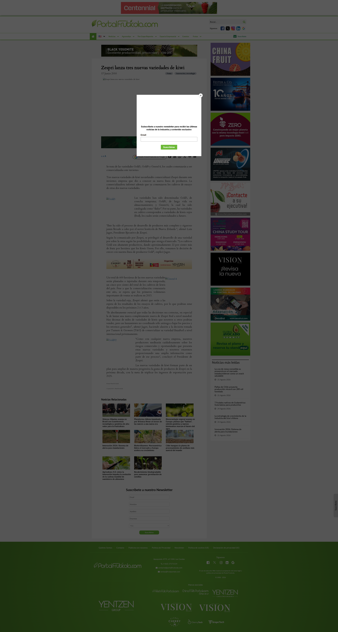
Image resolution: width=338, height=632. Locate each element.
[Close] (201, 95)
